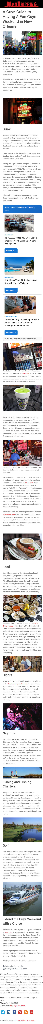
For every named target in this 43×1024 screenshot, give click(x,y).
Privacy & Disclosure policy (24, 1020)
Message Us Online (17, 1006)
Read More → (11, 251)
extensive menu (9, 514)
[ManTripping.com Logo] (21, 4)
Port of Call (28, 483)
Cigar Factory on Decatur (17, 684)
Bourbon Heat (25, 373)
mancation (8, 932)
